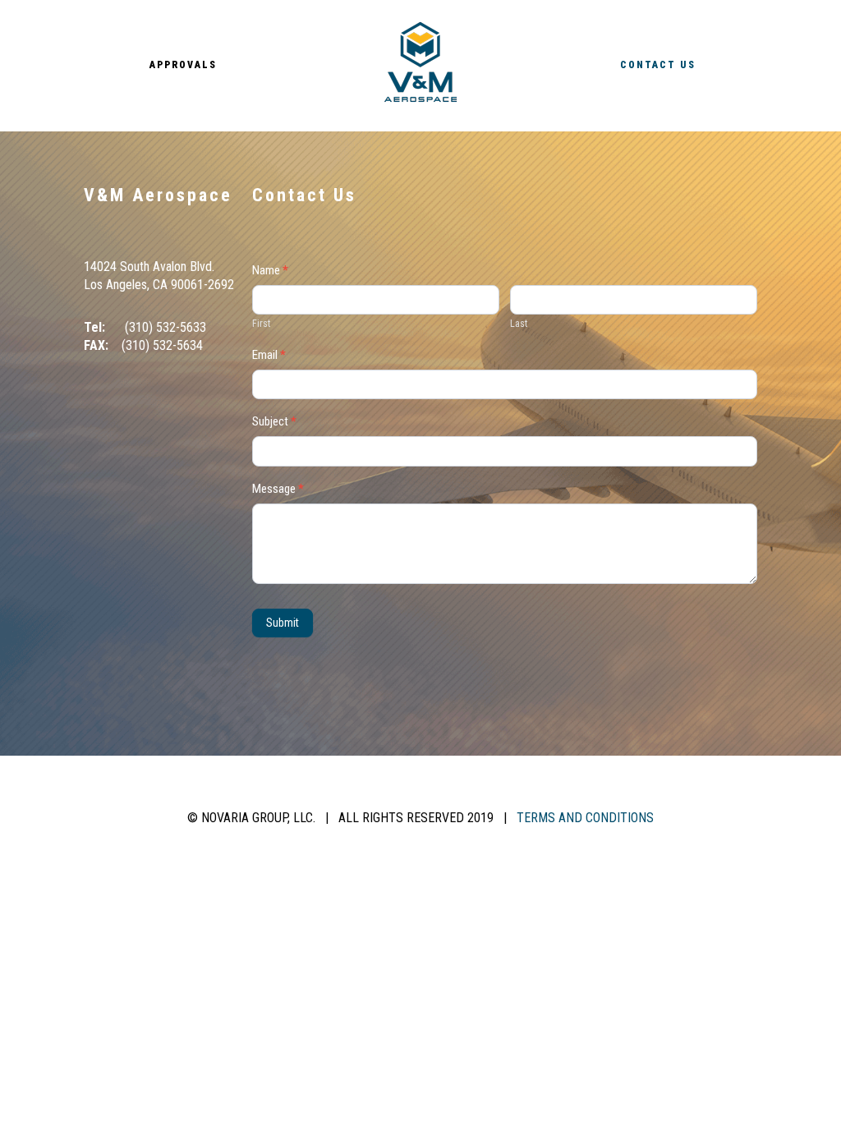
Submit (282, 622)
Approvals (183, 65)
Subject (274, 422)
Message (278, 489)
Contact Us (658, 65)
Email (269, 355)
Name (270, 271)
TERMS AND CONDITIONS (585, 817)
